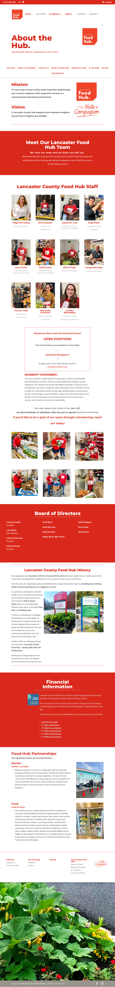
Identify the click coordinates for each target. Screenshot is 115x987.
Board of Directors (60, 68)
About (68, 14)
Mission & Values (79, 68)
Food (28, 14)
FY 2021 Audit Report (51, 725)
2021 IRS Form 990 (50, 722)
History (105, 68)
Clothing (41, 14)
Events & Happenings (27, 68)
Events (53, 860)
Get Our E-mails (12, 865)
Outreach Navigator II (57, 354)
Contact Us (43, 68)
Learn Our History (78, 873)
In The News (76, 870)
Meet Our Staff (77, 864)
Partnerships (58, 73)
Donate (93, 14)
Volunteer (31, 863)
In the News (94, 68)
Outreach (54, 14)
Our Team (11, 68)
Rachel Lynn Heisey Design (33, 984)
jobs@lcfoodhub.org (57, 367)
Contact (81, 14)
